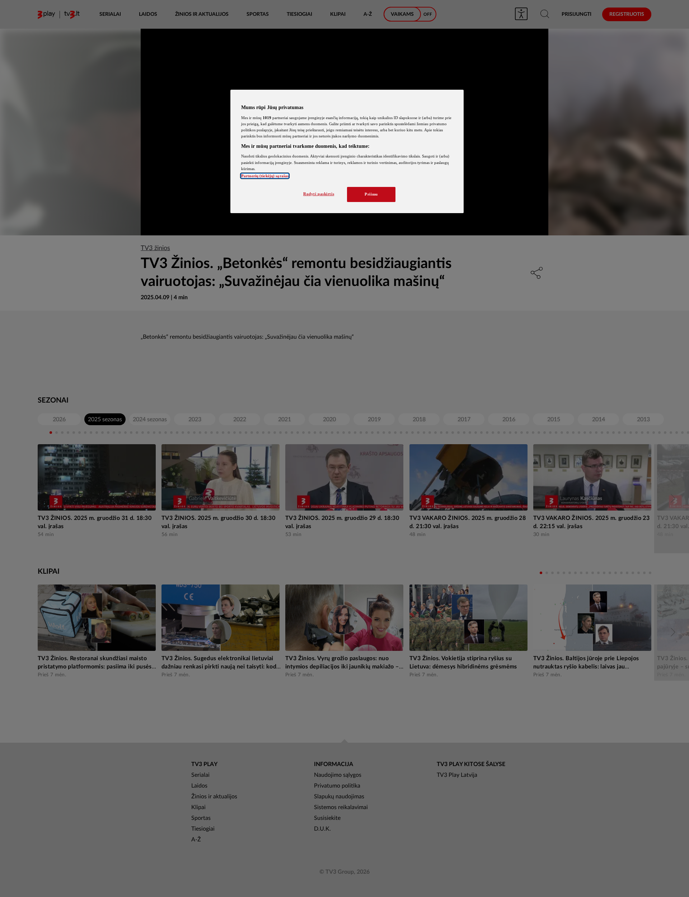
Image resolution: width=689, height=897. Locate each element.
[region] (347, 151)
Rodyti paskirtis (318, 194)
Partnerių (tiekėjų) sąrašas (265, 176)
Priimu (371, 194)
